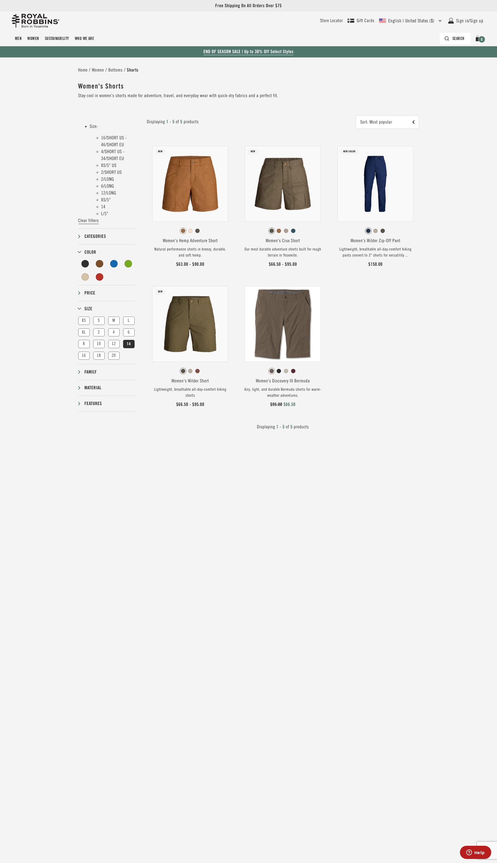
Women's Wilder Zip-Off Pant (376, 240)
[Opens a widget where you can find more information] (475, 853)
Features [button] (93, 403)
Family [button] (91, 372)
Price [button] (90, 293)
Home (83, 70)
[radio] (183, 231)
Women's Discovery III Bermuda (283, 381)
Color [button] (90, 252)
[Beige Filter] (85, 277)
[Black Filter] (85, 263)
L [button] (128, 320)
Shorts (132, 70)
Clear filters (88, 220)
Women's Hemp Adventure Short (190, 240)
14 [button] (129, 343)
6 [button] (129, 332)
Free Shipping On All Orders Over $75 (248, 5)
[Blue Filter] (114, 263)
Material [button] (93, 387)
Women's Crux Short (283, 240)
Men (18, 38)
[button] (478, 38)
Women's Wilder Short (190, 381)
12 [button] (114, 343)
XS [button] (84, 320)
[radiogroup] (190, 231)
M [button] (113, 320)
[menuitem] (18, 38)
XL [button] (84, 332)
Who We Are (84, 38)
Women (33, 38)
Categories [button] (95, 236)
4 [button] (114, 332)
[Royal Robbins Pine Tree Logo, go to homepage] (35, 21)
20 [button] (114, 355)
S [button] (99, 320)
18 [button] (99, 355)
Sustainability (57, 38)
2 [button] (99, 332)
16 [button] (84, 355)
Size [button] (89, 308)
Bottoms (115, 70)
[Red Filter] (99, 277)
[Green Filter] (128, 263)
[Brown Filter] (99, 263)
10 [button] (99, 343)
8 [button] (84, 343)
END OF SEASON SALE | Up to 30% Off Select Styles (248, 51)
